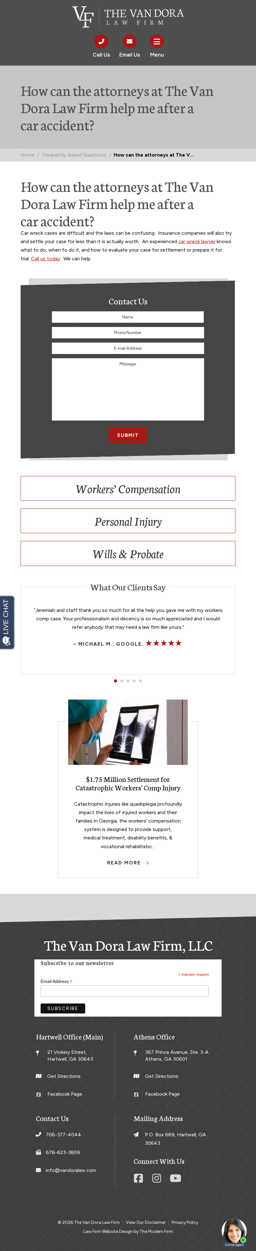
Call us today (45, 259)
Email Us (129, 55)
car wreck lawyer (196, 241)
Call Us (101, 55)
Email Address (56, 981)
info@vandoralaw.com (71, 1170)
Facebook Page (64, 1094)
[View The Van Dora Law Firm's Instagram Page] (158, 1180)
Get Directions (64, 1076)
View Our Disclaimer (146, 1222)
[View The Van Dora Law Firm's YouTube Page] (176, 1180)
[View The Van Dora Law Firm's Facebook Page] (139, 1180)
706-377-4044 (63, 1135)
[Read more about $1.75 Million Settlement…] (128, 732)
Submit (128, 435)
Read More (124, 863)
